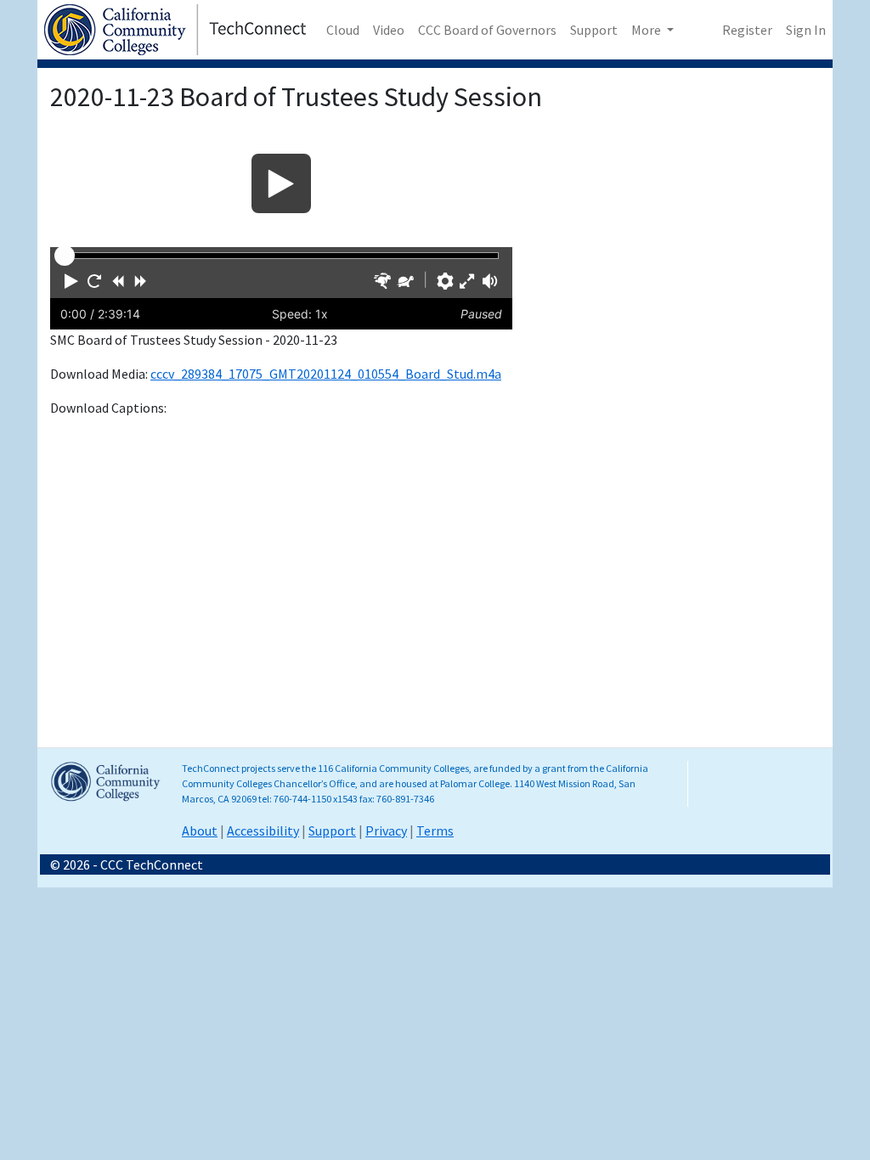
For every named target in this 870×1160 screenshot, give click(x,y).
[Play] (281, 183)
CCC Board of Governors (487, 29)
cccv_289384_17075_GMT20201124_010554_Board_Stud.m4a (325, 373)
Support (594, 29)
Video (388, 29)
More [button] (647, 29)
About (200, 830)
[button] (71, 281)
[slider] (64, 255)
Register (747, 29)
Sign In (806, 29)
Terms (435, 830)
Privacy (386, 830)
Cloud (342, 29)
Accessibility (263, 830)
